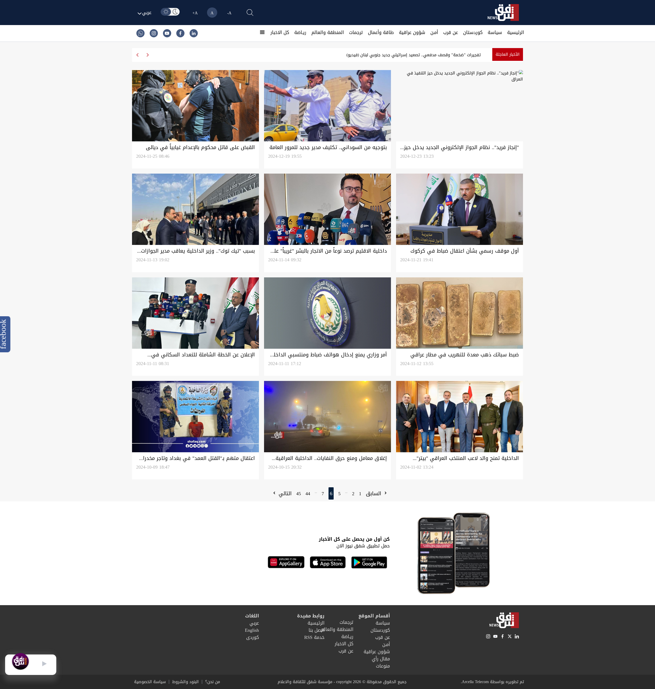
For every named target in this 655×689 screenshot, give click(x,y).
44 (307, 493)
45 (298, 493)
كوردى (252, 637)
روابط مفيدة (310, 616)
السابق (374, 493)
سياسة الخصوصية (150, 682)
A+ (195, 13)
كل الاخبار (279, 32)
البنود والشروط (185, 682)
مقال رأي (381, 658)
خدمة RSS (314, 637)
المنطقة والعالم (327, 32)
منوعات (383, 666)
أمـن (434, 32)
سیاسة (495, 32)
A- (229, 13)
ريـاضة (300, 32)
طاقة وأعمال (381, 32)
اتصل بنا (316, 630)
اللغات (252, 616)
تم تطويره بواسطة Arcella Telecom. (492, 682)
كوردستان (473, 32)
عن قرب (450, 32)
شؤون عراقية (412, 32)
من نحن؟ (212, 682)
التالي (284, 493)
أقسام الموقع (374, 616)
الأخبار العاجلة (508, 54)
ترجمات (356, 32)
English (252, 630)
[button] (137, 55)
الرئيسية (515, 32)
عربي (254, 623)
